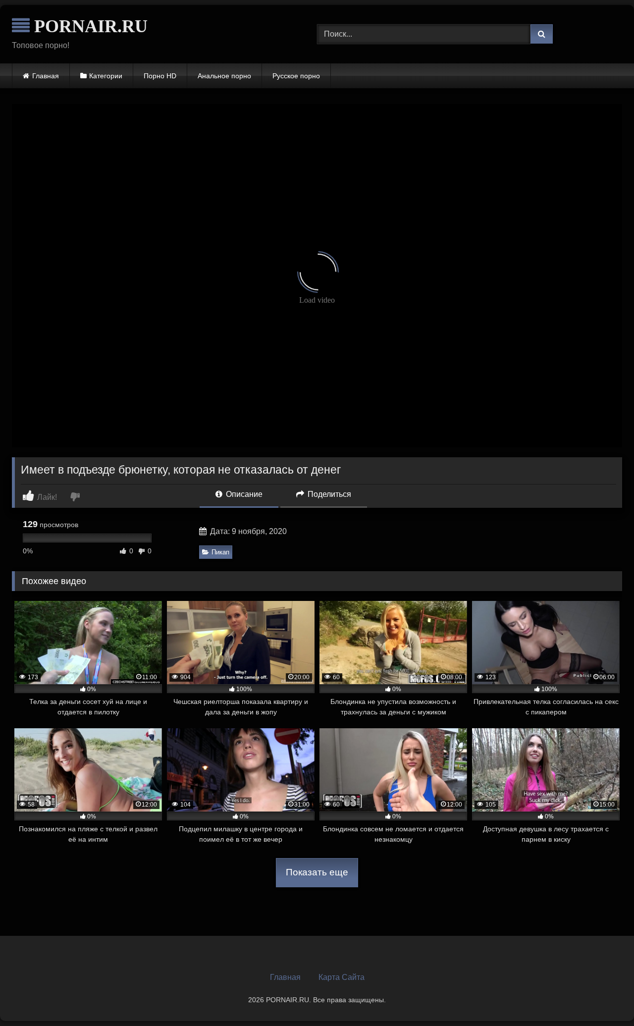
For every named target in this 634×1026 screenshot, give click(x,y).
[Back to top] (603, 996)
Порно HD (160, 76)
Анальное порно (224, 76)
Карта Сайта (341, 977)
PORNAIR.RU (89, 26)
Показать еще (317, 872)
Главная (45, 76)
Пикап (220, 552)
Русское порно (296, 76)
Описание (243, 494)
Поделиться (328, 494)
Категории (105, 76)
